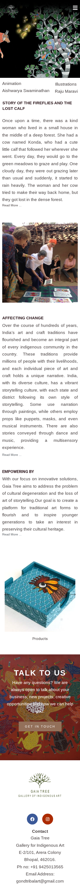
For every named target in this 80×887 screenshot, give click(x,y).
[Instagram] (47, 819)
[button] (7, 594)
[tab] (40, 205)
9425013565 (51, 867)
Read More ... (12, 205)
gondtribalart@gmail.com (40, 881)
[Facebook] (32, 819)
